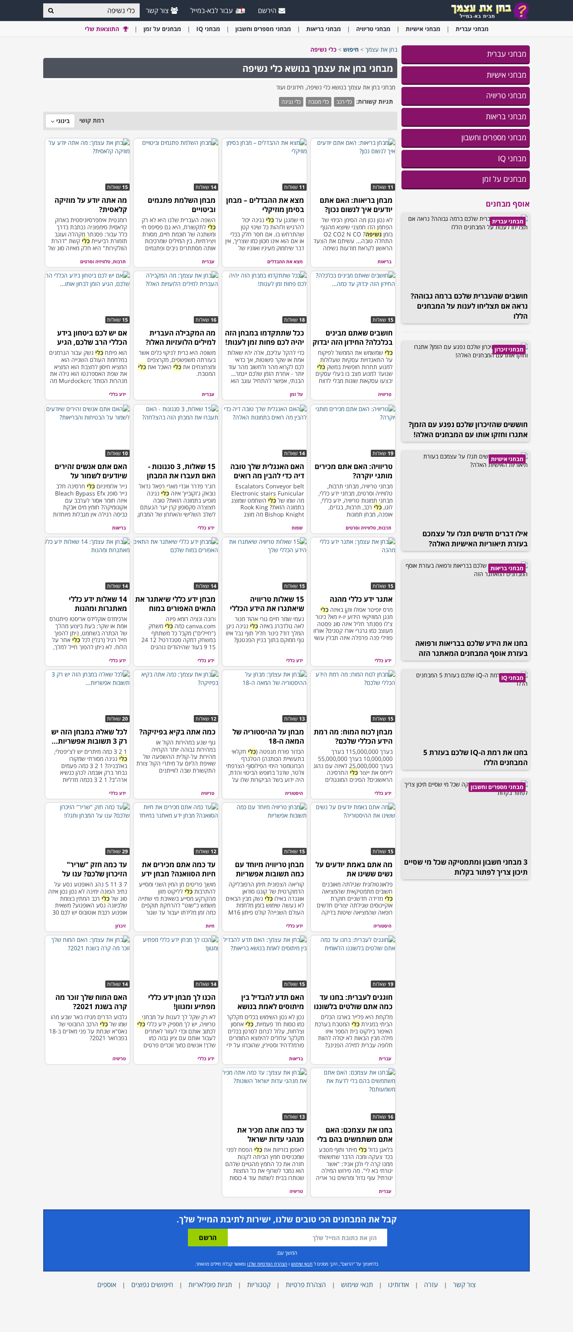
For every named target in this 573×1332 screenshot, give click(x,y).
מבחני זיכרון (509, 349)
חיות (210, 926)
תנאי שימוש (302, 1264)
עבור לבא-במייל (212, 10)
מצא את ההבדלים (285, 261)
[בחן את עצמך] (490, 10)
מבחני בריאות (506, 116)
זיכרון (120, 926)
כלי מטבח (318, 101)
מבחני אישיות (506, 75)
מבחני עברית (506, 54)
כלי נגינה (291, 101)
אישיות (423, 29)
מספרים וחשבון (263, 29)
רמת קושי (91, 120)
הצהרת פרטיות (306, 1284)
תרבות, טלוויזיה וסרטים (103, 261)
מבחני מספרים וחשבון (493, 137)
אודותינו (398, 1284)
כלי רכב (344, 101)
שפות (297, 527)
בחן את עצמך (381, 49)
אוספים (106, 1284)
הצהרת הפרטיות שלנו (267, 1264)
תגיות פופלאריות (210, 1284)
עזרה (431, 1284)
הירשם (267, 10)
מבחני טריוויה (506, 95)
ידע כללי (117, 394)
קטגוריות (259, 1284)
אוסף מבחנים (508, 204)
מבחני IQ (512, 158)
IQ (208, 29)
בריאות (323, 29)
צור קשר (157, 10)
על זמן (162, 29)
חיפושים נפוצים (152, 1284)
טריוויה (373, 29)
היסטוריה (294, 793)
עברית (472, 29)
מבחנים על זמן (504, 179)
